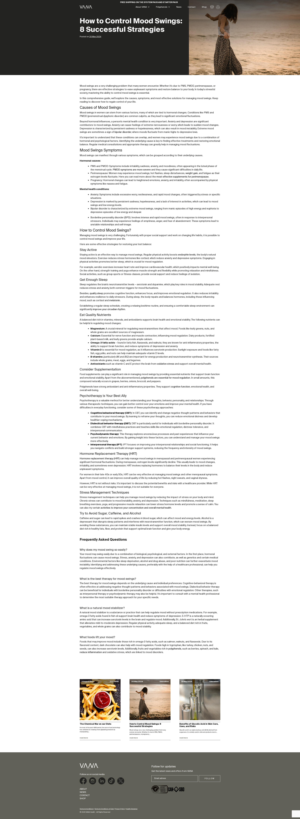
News (178, 7)
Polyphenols (161, 7)
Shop (204, 7)
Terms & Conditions (87, 809)
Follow (210, 778)
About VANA (141, 7)
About (83, 789)
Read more (84, 738)
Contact (191, 7)
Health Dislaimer (132, 809)
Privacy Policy (120, 809)
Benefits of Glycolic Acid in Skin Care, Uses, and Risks (198, 725)
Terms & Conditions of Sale (104, 809)
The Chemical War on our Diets (95, 724)
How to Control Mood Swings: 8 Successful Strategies (145, 725)
